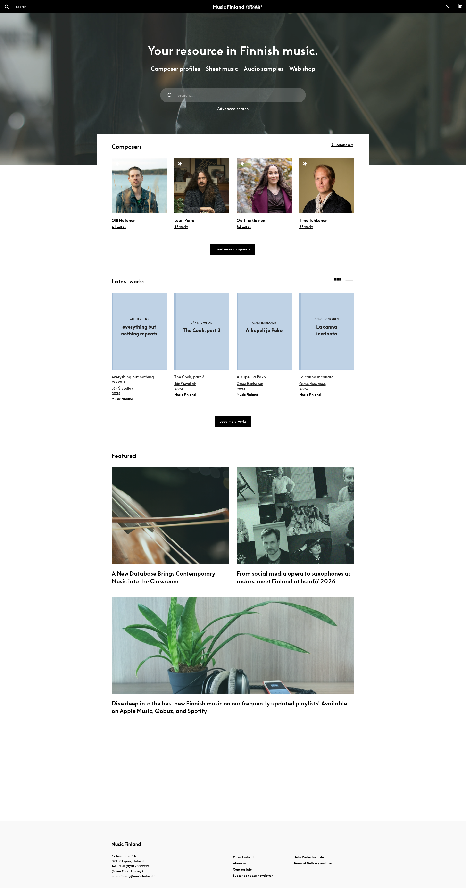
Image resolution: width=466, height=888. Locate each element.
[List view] (349, 279)
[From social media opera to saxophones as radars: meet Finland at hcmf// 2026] (295, 515)
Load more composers (232, 249)
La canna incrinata (316, 377)
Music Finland (243, 857)
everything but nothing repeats (133, 379)
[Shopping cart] (460, 6)
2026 (303, 389)
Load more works (233, 421)
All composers (342, 145)
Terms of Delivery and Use (313, 863)
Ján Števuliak (122, 388)
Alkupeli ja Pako (251, 377)
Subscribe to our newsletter (253, 876)
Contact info (242, 869)
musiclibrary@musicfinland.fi (133, 876)
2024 (178, 389)
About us (239, 863)
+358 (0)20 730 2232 (133, 866)
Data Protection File (309, 857)
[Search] (30, 6)
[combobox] (233, 95)
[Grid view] (337, 279)
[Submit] (169, 95)
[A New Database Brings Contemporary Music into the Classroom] (170, 515)
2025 (116, 393)
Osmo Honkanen (250, 384)
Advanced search (233, 108)
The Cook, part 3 (189, 377)
